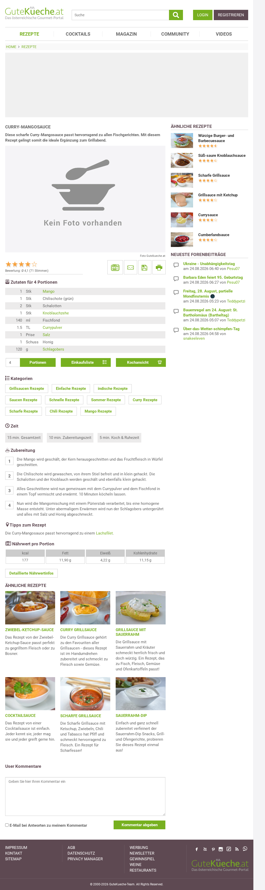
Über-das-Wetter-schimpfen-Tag (211, 329)
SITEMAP (13, 859)
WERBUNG (139, 847)
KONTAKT (13, 853)
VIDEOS (224, 34)
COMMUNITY (175, 34)
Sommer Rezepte (106, 400)
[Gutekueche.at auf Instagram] (221, 849)
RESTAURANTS (143, 870)
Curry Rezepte (145, 400)
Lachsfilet (104, 533)
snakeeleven (194, 338)
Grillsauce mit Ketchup (218, 195)
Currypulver (52, 327)
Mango (49, 291)
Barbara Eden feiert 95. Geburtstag (213, 277)
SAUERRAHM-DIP (131, 715)
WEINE (136, 864)
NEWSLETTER (142, 853)
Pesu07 (233, 268)
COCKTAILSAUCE (20, 715)
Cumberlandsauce (213, 235)
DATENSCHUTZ (81, 853)
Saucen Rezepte (23, 400)
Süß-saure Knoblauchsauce (222, 155)
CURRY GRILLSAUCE (78, 630)
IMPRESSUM (16, 847)
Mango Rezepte (98, 411)
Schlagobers (53, 349)
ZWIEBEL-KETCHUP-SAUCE (29, 630)
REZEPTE (29, 34)
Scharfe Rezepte (23, 411)
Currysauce (208, 215)
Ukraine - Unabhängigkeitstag (209, 263)
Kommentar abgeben (140, 825)
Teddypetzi (236, 301)
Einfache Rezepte (71, 388)
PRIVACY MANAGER (85, 859)
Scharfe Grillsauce (214, 175)
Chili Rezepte (61, 411)
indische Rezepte (113, 388)
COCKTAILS (78, 34)
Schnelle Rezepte (64, 400)
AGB (71, 847)
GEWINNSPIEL (142, 859)
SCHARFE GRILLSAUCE (80, 716)
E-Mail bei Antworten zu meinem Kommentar (48, 825)
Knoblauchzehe (56, 313)
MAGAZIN (126, 34)
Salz (46, 334)
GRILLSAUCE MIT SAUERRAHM (131, 632)
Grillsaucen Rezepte (26, 388)
